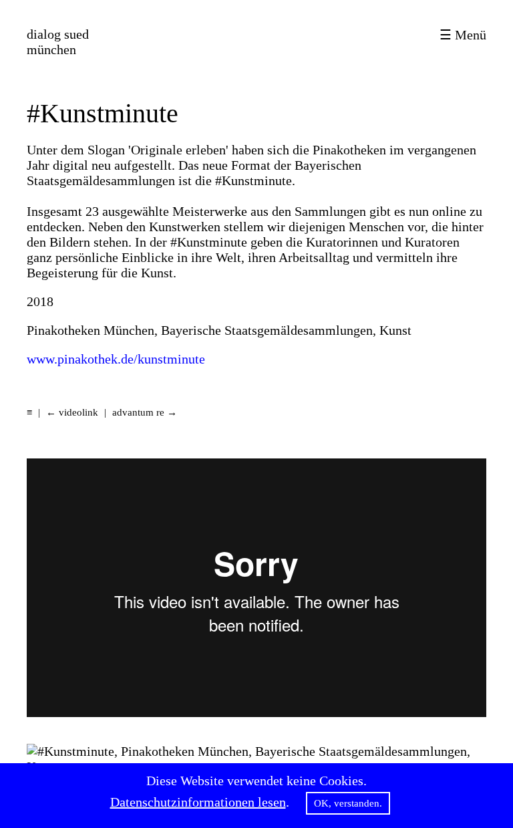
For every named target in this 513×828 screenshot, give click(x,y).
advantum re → (144, 412)
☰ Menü (463, 34)
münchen (58, 42)
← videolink (72, 412)
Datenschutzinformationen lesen (198, 802)
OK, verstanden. (348, 803)
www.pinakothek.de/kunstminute (116, 359)
